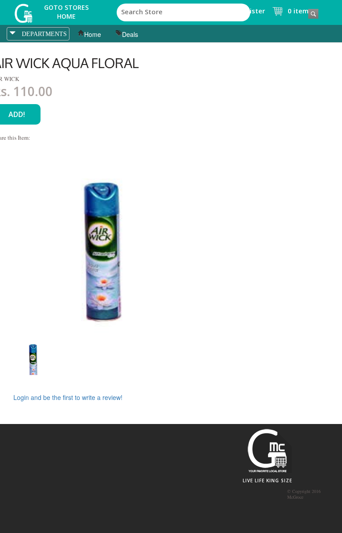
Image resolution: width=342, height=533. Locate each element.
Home (92, 34)
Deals (130, 34)
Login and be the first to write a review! (67, 397)
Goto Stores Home (66, 11)
